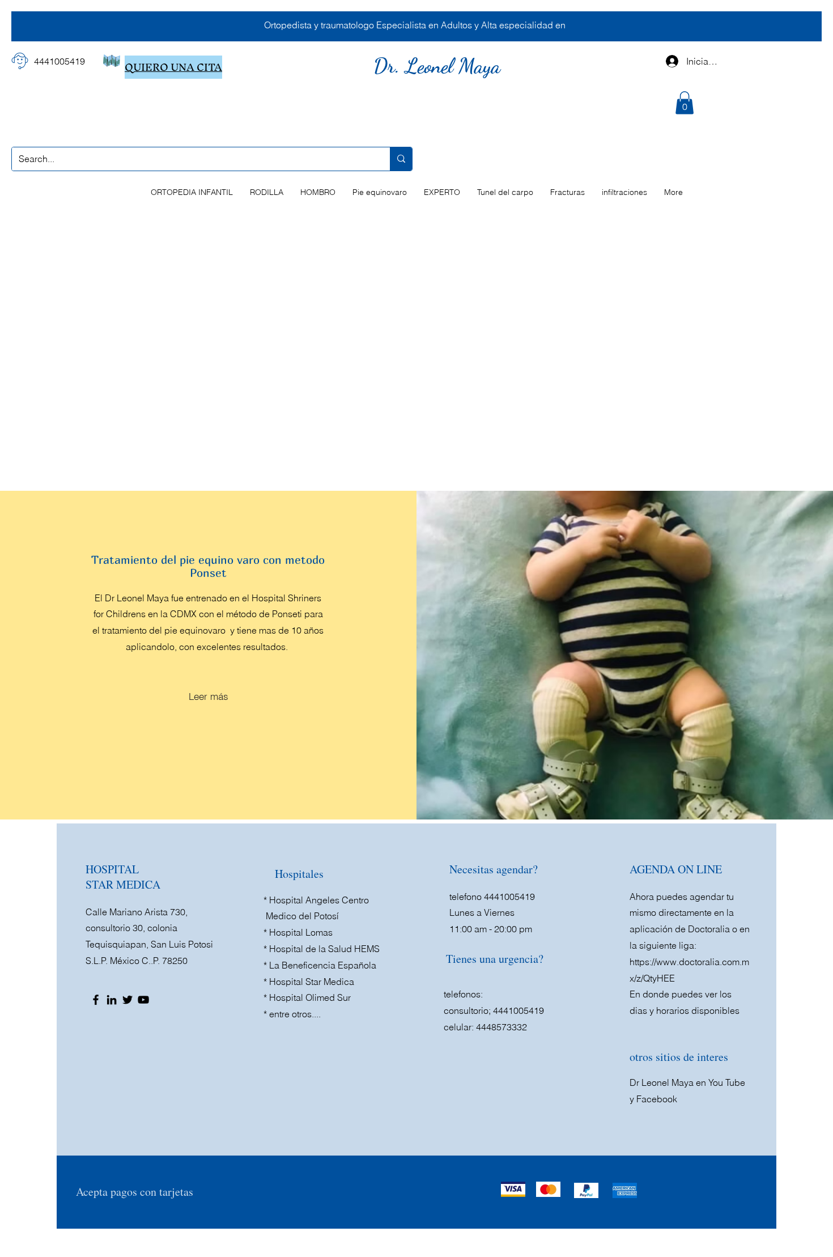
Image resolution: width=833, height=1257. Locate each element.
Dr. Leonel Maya (439, 66)
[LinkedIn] (111, 1000)
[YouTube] (143, 1000)
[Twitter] (127, 1000)
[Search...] (401, 159)
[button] (684, 102)
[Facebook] (96, 1000)
